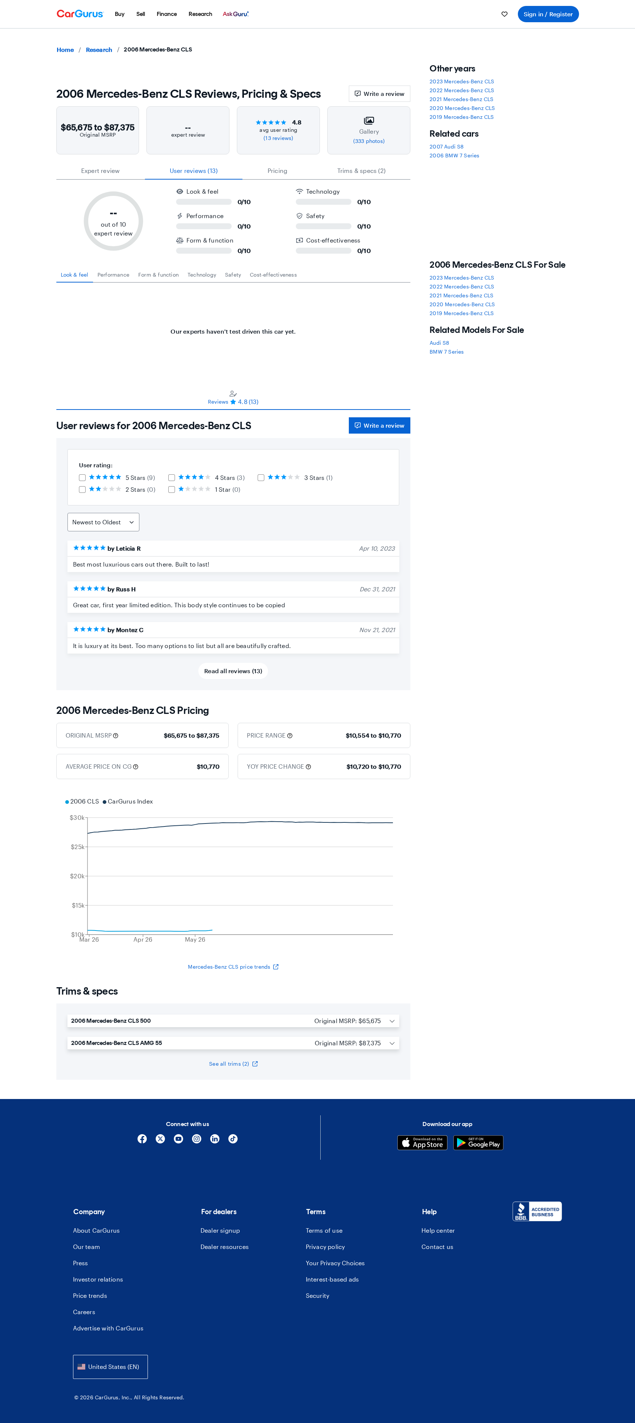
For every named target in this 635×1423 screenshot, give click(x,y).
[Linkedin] (214, 1141)
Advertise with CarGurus (108, 1328)
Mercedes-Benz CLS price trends (229, 966)
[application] (233, 871)
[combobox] (110, 1367)
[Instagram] (196, 1141)
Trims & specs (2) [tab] (361, 170)
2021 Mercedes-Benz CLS (461, 99)
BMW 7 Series (447, 351)
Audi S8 (439, 343)
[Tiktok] (233, 1141)
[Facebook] (142, 1141)
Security (318, 1295)
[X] (160, 1141)
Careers (84, 1311)
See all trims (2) (229, 1063)
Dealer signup (220, 1230)
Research (99, 49)
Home (65, 49)
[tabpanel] (233, 328)
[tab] (74, 275)
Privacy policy (325, 1246)
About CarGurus (96, 1230)
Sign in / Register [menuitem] (548, 13)
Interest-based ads (332, 1279)
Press (80, 1262)
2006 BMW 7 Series (454, 155)
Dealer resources (225, 1246)
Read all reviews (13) (233, 670)
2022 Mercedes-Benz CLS (462, 90)
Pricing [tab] (277, 170)
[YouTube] (178, 1141)
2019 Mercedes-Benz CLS (462, 117)
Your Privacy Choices (335, 1262)
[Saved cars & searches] (504, 14)
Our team (86, 1246)
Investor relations (98, 1279)
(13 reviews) (278, 138)
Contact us (437, 1246)
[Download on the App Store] (422, 1143)
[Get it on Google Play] (478, 1143)
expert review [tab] (100, 170)
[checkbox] (82, 477)
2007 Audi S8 (447, 146)
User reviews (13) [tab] (194, 170)
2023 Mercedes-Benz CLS (462, 81)
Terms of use (324, 1230)
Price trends (90, 1295)
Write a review (384, 93)
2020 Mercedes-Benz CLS (462, 108)
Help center (438, 1230)
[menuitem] (119, 14)
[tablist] (233, 171)
